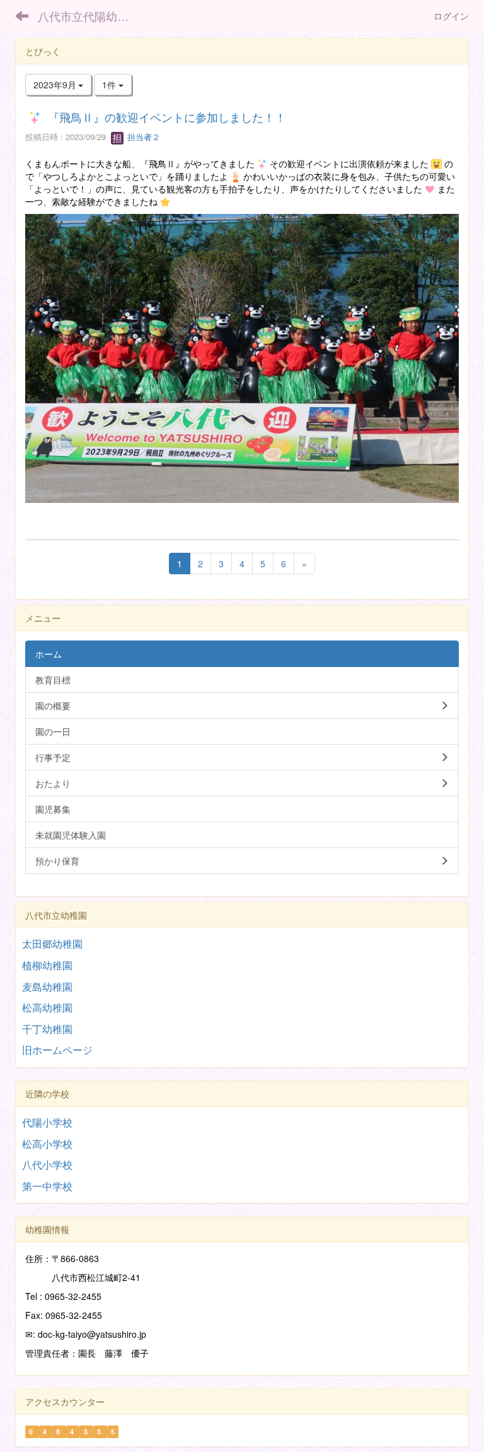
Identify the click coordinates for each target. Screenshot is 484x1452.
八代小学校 (47, 1164)
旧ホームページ (57, 1049)
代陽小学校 (47, 1122)
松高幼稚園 (47, 1007)
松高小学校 (47, 1143)
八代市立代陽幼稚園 (89, 16)
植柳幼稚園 (47, 965)
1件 (110, 84)
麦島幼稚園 (47, 986)
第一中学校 (47, 1186)
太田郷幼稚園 (52, 943)
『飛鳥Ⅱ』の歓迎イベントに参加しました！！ (167, 117)
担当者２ (142, 137)
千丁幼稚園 (47, 1029)
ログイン (451, 15)
